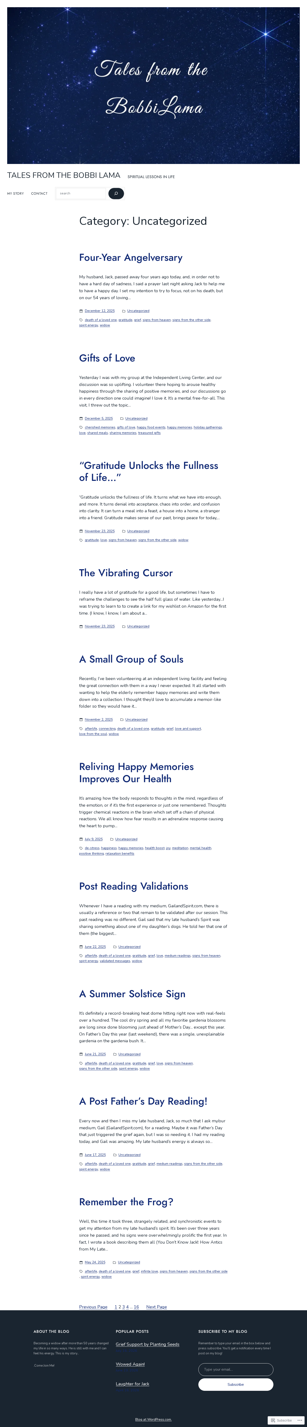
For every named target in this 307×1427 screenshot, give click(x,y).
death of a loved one (101, 320)
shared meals (97, 433)
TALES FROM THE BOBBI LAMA (63, 175)
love (82, 433)
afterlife (91, 728)
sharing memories (123, 433)
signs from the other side (191, 320)
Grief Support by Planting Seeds (147, 1344)
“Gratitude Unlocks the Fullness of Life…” (148, 472)
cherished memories (100, 427)
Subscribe (236, 1384)
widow (105, 325)
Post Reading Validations (133, 886)
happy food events (151, 427)
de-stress (92, 848)
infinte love (149, 1271)
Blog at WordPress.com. (153, 1419)
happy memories (179, 427)
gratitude (125, 320)
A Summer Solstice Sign (132, 994)
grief (137, 320)
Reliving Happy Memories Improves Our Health (136, 773)
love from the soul (93, 734)
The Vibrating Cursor (126, 573)
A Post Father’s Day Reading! (143, 1101)
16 (136, 1307)
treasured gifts (149, 433)
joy (168, 848)
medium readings (178, 955)
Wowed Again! (130, 1364)
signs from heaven (157, 320)
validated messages (115, 961)
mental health (200, 848)
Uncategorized (138, 311)
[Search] (116, 193)
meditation (180, 848)
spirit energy (88, 325)
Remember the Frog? (126, 1202)
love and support (188, 728)
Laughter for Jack (132, 1384)
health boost (155, 848)
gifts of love (126, 427)
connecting (107, 728)
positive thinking (91, 853)
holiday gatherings (208, 427)
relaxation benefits (120, 853)
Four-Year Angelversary (131, 257)
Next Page (156, 1307)
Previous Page (93, 1307)
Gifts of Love (107, 358)
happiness (109, 848)
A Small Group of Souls (131, 659)
